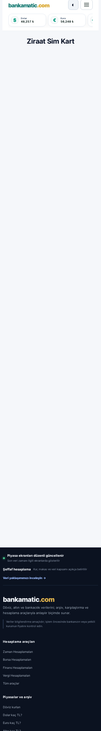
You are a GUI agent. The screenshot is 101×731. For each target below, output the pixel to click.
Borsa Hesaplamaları (17, 659)
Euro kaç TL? (12, 723)
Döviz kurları (11, 707)
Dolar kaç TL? (12, 715)
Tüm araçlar (11, 683)
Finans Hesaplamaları (17, 667)
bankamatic (28, 599)
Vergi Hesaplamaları (16, 675)
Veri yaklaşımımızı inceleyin (24, 578)
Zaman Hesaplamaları (18, 652)
